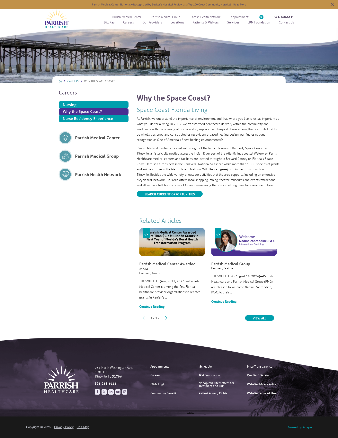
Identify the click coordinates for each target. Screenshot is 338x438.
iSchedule (205, 366)
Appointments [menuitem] (240, 17)
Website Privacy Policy (262, 384)
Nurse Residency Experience (88, 118)
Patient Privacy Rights (213, 393)
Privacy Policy (64, 427)
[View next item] (166, 317)
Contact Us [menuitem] (286, 22)
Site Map (83, 427)
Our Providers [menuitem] (152, 22)
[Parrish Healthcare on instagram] (124, 392)
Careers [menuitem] (128, 22)
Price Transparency (259, 366)
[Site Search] (261, 17)
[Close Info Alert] (332, 5)
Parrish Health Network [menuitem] (206, 17)
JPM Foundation (209, 375)
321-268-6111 (284, 17)
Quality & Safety (258, 375)
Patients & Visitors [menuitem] (205, 22)
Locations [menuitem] (177, 22)
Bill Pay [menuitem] (109, 22)
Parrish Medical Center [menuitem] (126, 17)
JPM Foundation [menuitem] (259, 22)
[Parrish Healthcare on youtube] (117, 392)
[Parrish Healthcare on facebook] (97, 392)
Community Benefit (163, 393)
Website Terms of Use (261, 393)
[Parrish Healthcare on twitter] (104, 392)
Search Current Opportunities (170, 194)
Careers (73, 81)
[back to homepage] (60, 81)
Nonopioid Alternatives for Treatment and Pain (216, 384)
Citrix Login (157, 384)
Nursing (69, 104)
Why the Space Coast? (82, 111)
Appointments (159, 366)
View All (263, 318)
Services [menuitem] (233, 22)
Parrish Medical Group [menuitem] (165, 17)
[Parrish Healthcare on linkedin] (111, 392)
